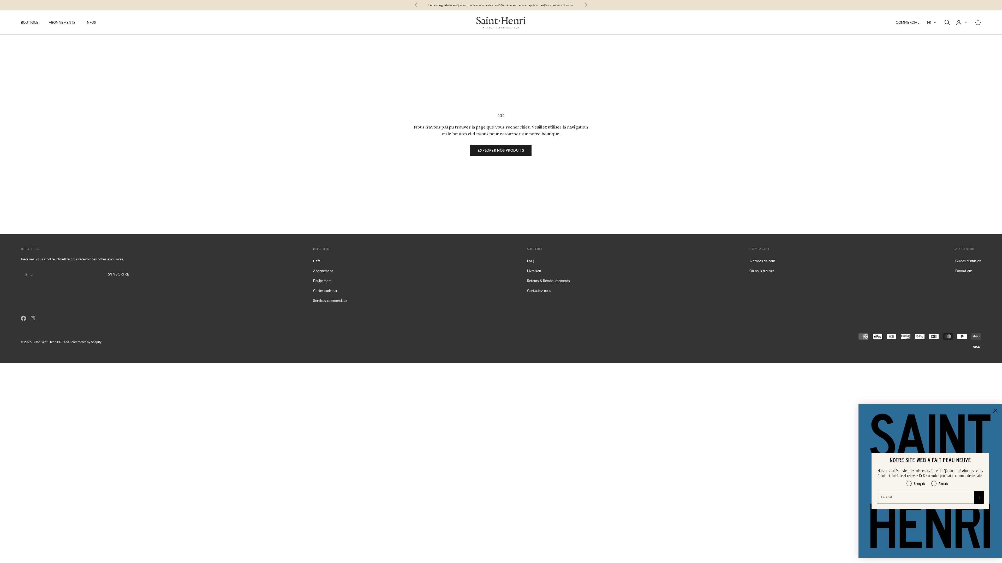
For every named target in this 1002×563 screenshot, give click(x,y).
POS (60, 342)
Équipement (322, 281)
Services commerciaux (330, 300)
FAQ (530, 261)
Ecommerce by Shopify (86, 342)
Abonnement (323, 271)
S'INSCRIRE (118, 274)
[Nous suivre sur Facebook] (23, 318)
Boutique (29, 22)
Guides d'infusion (968, 261)
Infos (91, 22)
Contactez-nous (539, 291)
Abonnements (62, 22)
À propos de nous (762, 261)
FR (929, 22)
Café (316, 261)
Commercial (907, 22)
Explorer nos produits (501, 150)
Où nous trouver (761, 271)
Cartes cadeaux (325, 291)
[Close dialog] (995, 410)
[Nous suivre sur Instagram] (32, 318)
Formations (964, 271)
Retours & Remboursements (548, 281)
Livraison (534, 271)
